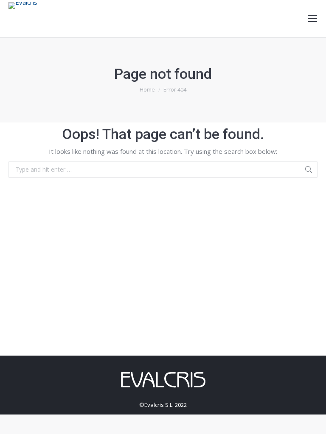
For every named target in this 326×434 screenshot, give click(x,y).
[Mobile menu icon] (312, 19)
